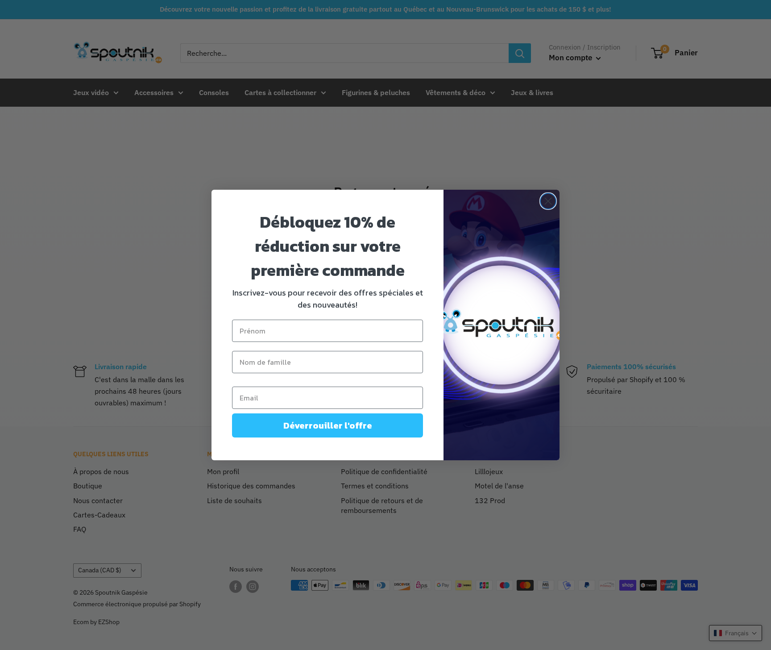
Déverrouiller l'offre (327, 425)
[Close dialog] (548, 201)
